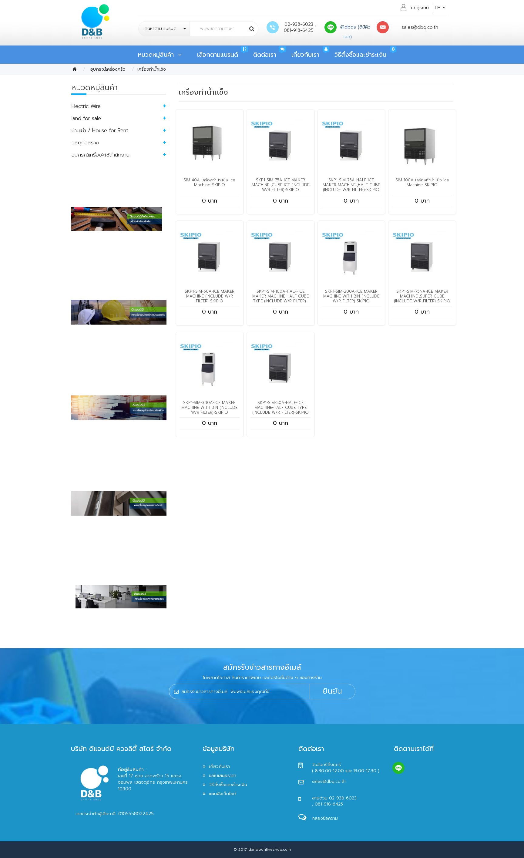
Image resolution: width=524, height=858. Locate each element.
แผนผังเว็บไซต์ (222, 793)
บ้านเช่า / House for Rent (100, 130)
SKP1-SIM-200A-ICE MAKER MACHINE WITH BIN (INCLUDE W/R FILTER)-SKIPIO (351, 296)
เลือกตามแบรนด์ (217, 54)
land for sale (86, 118)
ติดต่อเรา (264, 54)
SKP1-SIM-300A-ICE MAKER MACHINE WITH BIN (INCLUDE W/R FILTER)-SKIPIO (209, 407)
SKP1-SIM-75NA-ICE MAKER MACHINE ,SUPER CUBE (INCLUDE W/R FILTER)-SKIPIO (422, 296)
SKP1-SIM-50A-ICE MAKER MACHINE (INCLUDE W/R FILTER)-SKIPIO (209, 296)
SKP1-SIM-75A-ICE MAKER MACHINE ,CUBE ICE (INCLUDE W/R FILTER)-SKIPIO (280, 185)
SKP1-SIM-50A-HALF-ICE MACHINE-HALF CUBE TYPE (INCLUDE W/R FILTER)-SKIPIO (280, 407)
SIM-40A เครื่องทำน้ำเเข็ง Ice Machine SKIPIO (209, 182)
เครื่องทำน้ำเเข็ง (151, 69)
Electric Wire (86, 106)
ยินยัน (332, 691)
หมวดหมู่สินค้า (158, 54)
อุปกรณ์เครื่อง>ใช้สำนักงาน (100, 155)
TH (438, 7)
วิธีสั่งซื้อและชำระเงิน (360, 54)
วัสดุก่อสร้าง (85, 142)
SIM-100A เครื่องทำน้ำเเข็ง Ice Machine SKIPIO (422, 182)
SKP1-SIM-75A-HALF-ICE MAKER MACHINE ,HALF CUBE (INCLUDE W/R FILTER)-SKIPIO (351, 185)
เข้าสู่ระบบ (420, 7)
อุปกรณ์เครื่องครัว (107, 69)
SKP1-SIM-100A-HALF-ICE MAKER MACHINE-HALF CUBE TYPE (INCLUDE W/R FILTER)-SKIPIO (280, 298)
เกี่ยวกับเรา (305, 54)
